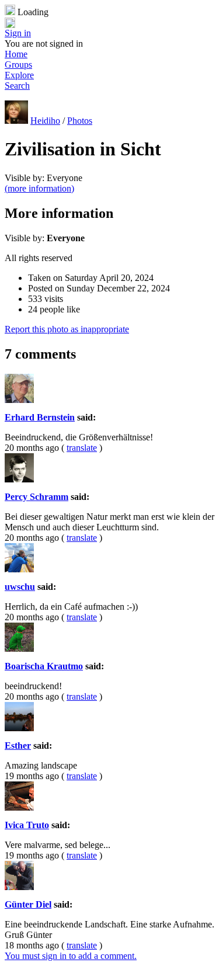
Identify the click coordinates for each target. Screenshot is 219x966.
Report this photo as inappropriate (67, 329)
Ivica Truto (27, 825)
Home (16, 54)
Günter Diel (28, 904)
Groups (18, 65)
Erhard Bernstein (40, 417)
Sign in (18, 33)
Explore (19, 75)
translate (82, 448)
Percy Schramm (36, 497)
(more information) (39, 188)
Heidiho (45, 121)
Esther (18, 745)
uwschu (20, 587)
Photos (79, 121)
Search (17, 86)
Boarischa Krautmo (44, 666)
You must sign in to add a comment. (71, 956)
